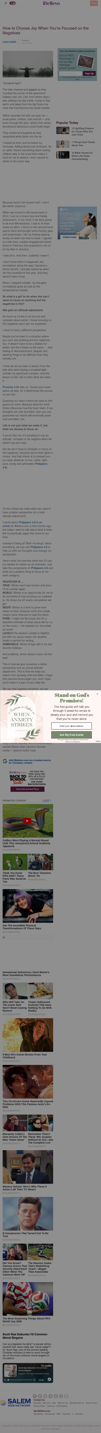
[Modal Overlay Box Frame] (50, 716)
